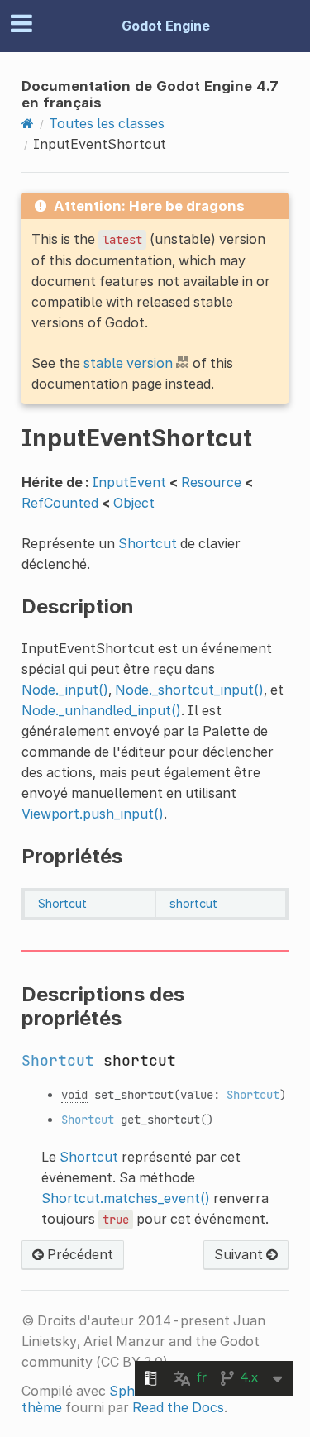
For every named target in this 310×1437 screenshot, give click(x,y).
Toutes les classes (107, 123)
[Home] (27, 123)
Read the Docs (178, 1407)
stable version (128, 363)
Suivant (240, 1254)
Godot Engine (166, 25)
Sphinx (131, 1390)
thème (41, 1407)
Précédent (78, 1254)
